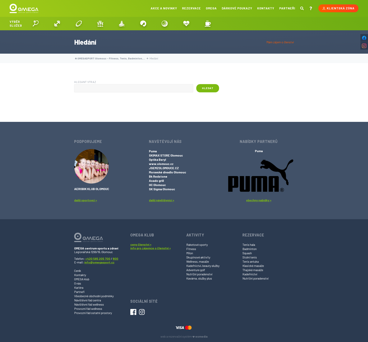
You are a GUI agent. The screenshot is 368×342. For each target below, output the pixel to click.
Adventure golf (195, 270)
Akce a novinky (164, 8)
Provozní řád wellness (88, 308)
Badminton (249, 249)
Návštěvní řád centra (87, 300)
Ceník (77, 270)
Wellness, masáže (197, 261)
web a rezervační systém (184, 336)
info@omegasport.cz (99, 262)
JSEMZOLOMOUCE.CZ (164, 168)
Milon (189, 253)
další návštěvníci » (161, 200)
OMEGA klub (81, 279)
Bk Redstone (158, 176)
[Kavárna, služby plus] (208, 23)
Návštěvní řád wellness (89, 304)
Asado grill (156, 180)
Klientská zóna (341, 8)
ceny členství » (140, 244)
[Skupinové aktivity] (100, 23)
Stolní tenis (249, 257)
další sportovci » (85, 200)
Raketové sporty (197, 244)
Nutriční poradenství (199, 274)
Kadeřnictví (249, 274)
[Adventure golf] (164, 23)
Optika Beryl (157, 159)
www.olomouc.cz (161, 164)
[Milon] (78, 23)
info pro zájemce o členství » (150, 248)
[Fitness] (57, 23)
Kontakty (265, 8)
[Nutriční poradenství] (186, 23)
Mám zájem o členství (280, 42)
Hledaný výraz (85, 82)
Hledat (207, 88)
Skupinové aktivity (198, 257)
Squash (247, 253)
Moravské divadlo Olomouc (167, 172)
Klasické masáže (253, 265)
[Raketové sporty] (35, 23)
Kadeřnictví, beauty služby (202, 265)
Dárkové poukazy (237, 8)
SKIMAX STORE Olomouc (166, 155)
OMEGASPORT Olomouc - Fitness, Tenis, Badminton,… (111, 58)
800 (115, 258)
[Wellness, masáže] (121, 23)
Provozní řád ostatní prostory (93, 313)
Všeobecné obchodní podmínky (94, 296)
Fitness (191, 249)
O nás (77, 283)
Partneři (287, 8)
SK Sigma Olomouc (162, 189)
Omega (211, 8)
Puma (153, 151)
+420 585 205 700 (97, 258)
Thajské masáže (252, 270)
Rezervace (191, 8)
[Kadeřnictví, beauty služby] (143, 23)
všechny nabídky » (258, 200)
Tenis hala (248, 244)
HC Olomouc (157, 185)
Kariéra (78, 287)
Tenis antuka (250, 261)
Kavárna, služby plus (199, 278)
